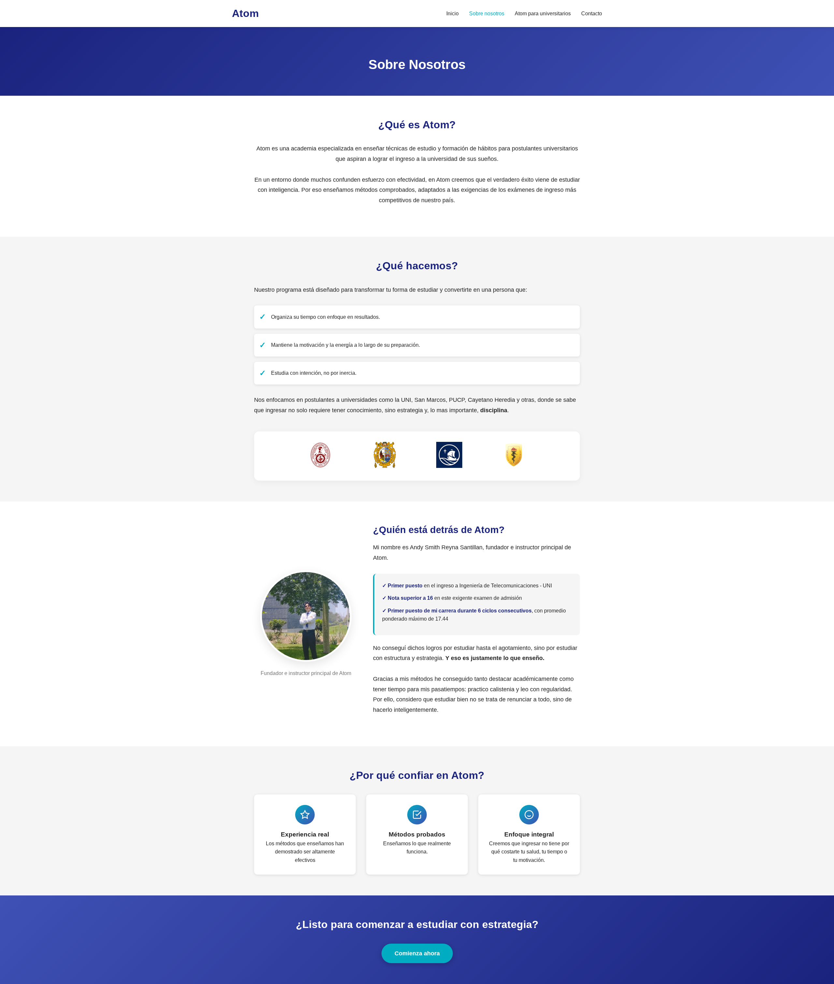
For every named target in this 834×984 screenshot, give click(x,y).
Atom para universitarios (543, 13)
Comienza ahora (417, 953)
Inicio (452, 13)
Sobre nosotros (486, 13)
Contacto (591, 13)
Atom (245, 13)
